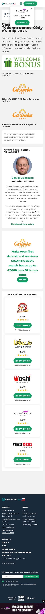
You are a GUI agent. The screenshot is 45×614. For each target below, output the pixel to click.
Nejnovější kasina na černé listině (10, 514)
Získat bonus (22, 23)
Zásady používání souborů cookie (29, 514)
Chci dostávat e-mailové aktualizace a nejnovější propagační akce (20, 585)
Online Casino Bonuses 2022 (8, 531)
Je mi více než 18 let (11, 581)
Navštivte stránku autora (22, 224)
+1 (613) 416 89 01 (8, 563)
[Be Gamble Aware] (12, 598)
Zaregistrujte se (31, 576)
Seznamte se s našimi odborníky (16, 552)
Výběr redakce (8, 510)
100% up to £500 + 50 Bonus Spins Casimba (18, 74)
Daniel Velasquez (22, 177)
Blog (4, 546)
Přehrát (22, 280)
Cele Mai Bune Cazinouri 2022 (8, 526)
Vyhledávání (30, 4)
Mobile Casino (8, 549)
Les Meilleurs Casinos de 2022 (11, 520)
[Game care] (31, 598)
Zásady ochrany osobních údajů (29, 520)
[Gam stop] (21, 598)
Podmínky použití (29, 525)
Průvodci (6, 539)
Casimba (8, 16)
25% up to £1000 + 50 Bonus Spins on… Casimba (20, 100)
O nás (24, 510)
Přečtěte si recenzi (22, 330)
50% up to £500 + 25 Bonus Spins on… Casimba (20, 125)
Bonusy (5, 543)
